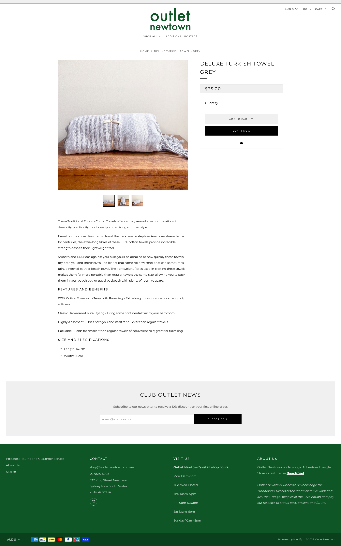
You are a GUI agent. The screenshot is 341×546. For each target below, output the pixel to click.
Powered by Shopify (290, 539)
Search (11, 472)
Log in (307, 9)
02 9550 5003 (99, 474)
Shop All (150, 36)
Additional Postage (182, 36)
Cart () (321, 9)
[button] (109, 201)
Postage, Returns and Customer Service (35, 459)
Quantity (211, 103)
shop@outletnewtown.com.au (112, 467)
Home (144, 51)
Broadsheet (295, 473)
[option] (123, 125)
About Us (13, 465)
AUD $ (289, 9)
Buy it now (241, 130)
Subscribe (216, 419)
